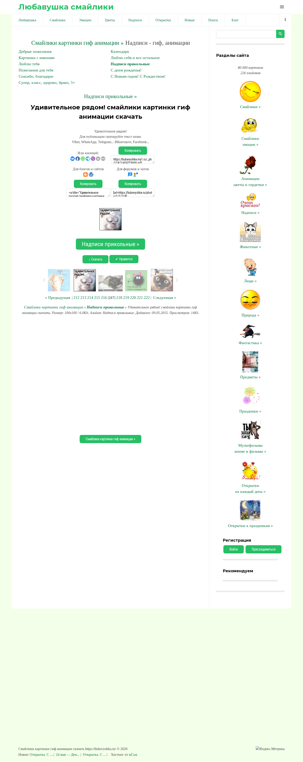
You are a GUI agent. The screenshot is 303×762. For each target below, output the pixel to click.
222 (147, 297)
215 (97, 297)
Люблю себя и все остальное (135, 57)
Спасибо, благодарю (36, 76)
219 (126, 297)
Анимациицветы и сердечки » (250, 181)
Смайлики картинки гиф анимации (53, 307)
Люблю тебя (29, 64)
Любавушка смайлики (66, 7)
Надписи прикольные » (110, 96)
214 (90, 297)
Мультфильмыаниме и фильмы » (250, 448)
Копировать (132, 150)
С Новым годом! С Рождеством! (138, 76)
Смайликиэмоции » (250, 141)
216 (104, 297)
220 (133, 297)
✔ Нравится (123, 259)
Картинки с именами (37, 57)
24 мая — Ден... (68, 754)
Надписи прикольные (130, 64)
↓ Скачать (95, 259)
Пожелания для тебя (36, 70)
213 (83, 297)
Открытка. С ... (41, 754)
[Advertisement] (110, 374)
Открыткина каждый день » (250, 488)
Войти (233, 549)
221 (140, 297)
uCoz (133, 754)
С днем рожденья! (126, 70)
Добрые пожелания (35, 51)
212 (76, 297)
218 (119, 297)
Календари (120, 51)
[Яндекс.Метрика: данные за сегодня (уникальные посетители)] (270, 749)
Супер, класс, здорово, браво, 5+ (47, 82)
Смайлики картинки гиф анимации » (77, 42)
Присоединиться (263, 549)
